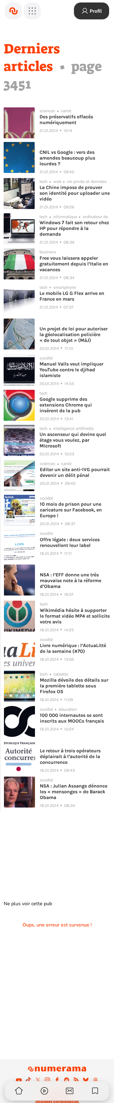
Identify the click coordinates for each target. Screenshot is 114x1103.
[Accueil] (13, 10)
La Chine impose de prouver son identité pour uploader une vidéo (75, 193)
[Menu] (32, 10)
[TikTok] (28, 1080)
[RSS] (76, 1080)
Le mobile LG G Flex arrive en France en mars (72, 296)
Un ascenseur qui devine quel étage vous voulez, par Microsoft (73, 440)
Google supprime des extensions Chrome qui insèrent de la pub (66, 404)
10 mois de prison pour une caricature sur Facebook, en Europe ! (71, 509)
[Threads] (95, 1080)
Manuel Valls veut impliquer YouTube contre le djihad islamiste (71, 369)
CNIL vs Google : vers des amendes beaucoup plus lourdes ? (67, 158)
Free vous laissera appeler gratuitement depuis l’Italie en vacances (74, 263)
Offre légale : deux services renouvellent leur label (70, 542)
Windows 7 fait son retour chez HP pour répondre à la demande (74, 228)
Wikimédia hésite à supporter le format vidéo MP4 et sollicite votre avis (75, 616)
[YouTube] (18, 1080)
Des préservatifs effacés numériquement (66, 119)
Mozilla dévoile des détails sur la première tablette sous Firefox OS (74, 685)
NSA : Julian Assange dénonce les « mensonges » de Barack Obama (73, 791)
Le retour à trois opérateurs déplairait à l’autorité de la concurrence (70, 756)
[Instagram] (47, 1080)
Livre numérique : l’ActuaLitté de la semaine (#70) (73, 648)
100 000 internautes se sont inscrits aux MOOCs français (72, 718)
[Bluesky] (85, 1080)
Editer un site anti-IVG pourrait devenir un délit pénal (75, 472)
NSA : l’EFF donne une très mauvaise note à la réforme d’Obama (70, 580)
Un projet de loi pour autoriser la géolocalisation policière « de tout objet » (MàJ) (74, 334)
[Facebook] (57, 1080)
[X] (38, 1080)
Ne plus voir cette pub (28, 903)
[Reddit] (66, 1080)
